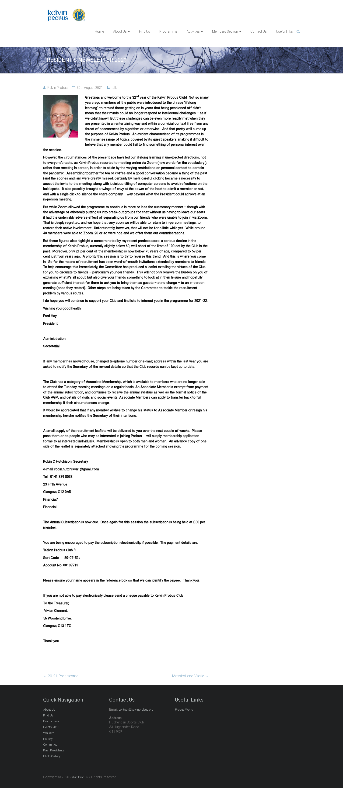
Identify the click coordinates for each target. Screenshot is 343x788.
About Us (120, 31)
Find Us (144, 31)
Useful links (284, 31)
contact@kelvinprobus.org (136, 709)
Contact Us (258, 31)
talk (114, 87)
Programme (168, 31)
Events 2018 (51, 727)
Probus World (184, 709)
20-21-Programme (60, 676)
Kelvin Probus (57, 87)
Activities (193, 31)
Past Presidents (53, 750)
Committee (50, 744)
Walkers (48, 733)
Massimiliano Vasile (190, 676)
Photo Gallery (51, 756)
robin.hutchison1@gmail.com (76, 469)
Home (99, 31)
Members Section (225, 31)
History (47, 738)
